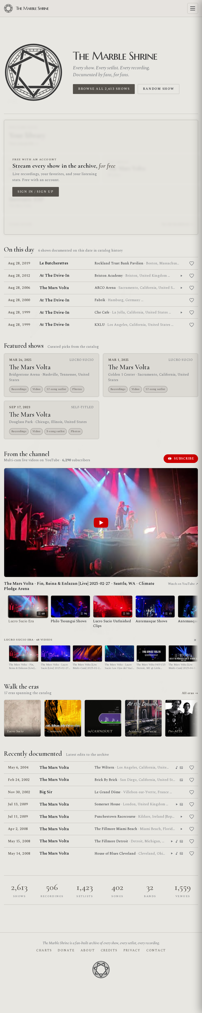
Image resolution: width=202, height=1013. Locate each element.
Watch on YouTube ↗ (183, 584)
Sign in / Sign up (35, 191)
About (88, 950)
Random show (158, 89)
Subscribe (184, 458)
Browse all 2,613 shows (104, 89)
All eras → (190, 693)
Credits (109, 950)
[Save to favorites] (192, 263)
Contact (156, 950)
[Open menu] (192, 8)
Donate (66, 950)
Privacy (131, 950)
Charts (44, 950)
